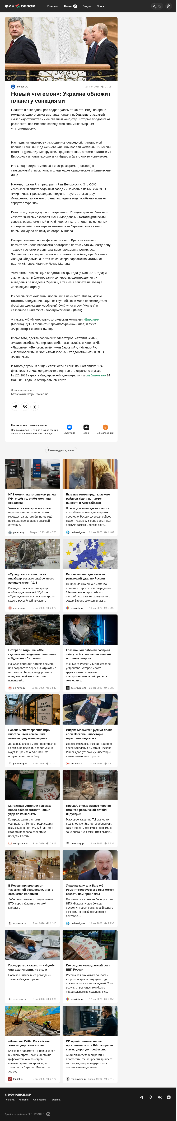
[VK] (159, 1097)
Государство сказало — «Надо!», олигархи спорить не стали (31, 967)
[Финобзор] (20, 6)
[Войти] (168, 6)
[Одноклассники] (150, 1097)
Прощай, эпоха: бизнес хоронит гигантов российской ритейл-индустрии (88, 810)
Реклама (10, 1099)
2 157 (111, 999)
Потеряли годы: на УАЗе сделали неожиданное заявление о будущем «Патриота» (32, 654)
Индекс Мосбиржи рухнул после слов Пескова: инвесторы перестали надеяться (89, 734)
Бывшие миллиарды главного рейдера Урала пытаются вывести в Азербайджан (88, 498)
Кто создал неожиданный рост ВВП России (88, 967)
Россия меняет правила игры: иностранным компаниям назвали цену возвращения (30, 734)
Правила (55, 1099)
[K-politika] (68, 608)
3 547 (53, 687)
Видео (86, 6)
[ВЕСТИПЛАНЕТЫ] (10, 843)
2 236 (53, 999)
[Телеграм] (141, 1097)
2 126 (53, 1079)
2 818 (53, 843)
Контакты (24, 1099)
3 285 (111, 687)
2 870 (111, 763)
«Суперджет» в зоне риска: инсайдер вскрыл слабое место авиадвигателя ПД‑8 (31, 578)
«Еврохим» (91, 319)
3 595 (111, 608)
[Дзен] (168, 1097)
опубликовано (96, 375)
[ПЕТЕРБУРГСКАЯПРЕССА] (10, 763)
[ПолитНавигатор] (68, 532)
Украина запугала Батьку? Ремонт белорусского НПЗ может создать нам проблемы (90, 890)
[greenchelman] (13, 86)
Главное (52, 6)
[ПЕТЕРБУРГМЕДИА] (10, 532)
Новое (70, 6)
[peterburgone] (68, 688)
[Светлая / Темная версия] (157, 6)
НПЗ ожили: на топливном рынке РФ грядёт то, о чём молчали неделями (32, 498)
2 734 (111, 843)
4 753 (53, 532)
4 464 (111, 532)
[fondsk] (10, 1079)
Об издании (39, 1099)
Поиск (101, 6)
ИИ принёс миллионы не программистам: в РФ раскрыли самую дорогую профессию (89, 1045)
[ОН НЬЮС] (10, 608)
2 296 (111, 923)
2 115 (111, 1079)
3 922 (53, 608)
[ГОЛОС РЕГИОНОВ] (68, 1079)
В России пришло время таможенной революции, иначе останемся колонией (30, 890)
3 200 (53, 763)
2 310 (53, 923)
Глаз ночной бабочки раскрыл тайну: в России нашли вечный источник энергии (88, 654)
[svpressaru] (10, 923)
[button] (15, 406)
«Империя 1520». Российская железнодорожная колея (29, 1043)
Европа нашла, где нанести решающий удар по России (85, 576)
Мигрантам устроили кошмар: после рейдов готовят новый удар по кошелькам (29, 810)
